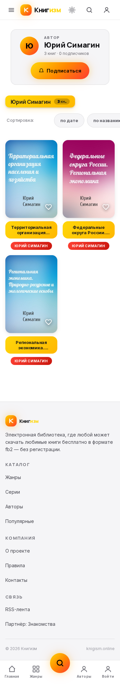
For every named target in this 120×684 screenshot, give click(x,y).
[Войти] (107, 10)
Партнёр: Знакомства (30, 624)
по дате (69, 120)
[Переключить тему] (72, 10)
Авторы (84, 676)
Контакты (16, 580)
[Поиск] (89, 10)
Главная (12, 676)
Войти (108, 676)
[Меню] (11, 10)
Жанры (36, 676)
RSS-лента (17, 609)
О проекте (17, 551)
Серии (12, 492)
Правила (15, 565)
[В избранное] (48, 207)
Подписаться (64, 71)
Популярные (19, 521)
